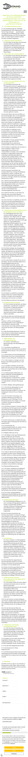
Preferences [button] (12, 743)
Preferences (14, 753)
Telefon (4, 691)
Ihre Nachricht (6, 702)
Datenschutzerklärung (16, 728)
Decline (14, 750)
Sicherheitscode (7, 721)
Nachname (6, 685)
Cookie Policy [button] (7, 742)
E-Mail (5, 696)
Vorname (5, 680)
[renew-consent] (1, 755)
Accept (14, 747)
